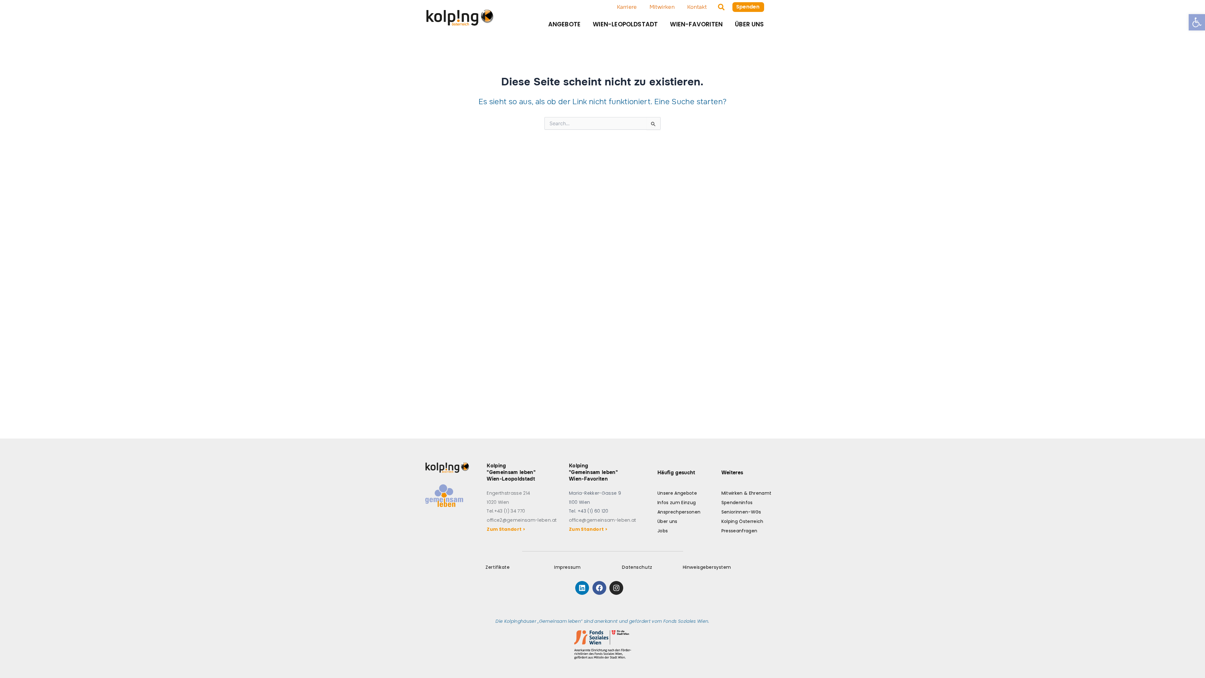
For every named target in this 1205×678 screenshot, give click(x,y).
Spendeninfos (737, 502)
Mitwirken (662, 7)
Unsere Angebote (677, 493)
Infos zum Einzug (676, 502)
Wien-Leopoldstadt (625, 24)
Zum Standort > (507, 529)
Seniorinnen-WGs (741, 512)
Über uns (749, 24)
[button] (1197, 22)
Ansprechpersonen (678, 512)
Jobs (662, 531)
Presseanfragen (739, 531)
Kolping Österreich (742, 521)
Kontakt (697, 7)
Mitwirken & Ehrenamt (746, 493)
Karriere (627, 7)
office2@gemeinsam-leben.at (522, 520)
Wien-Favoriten (696, 24)
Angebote (564, 24)
